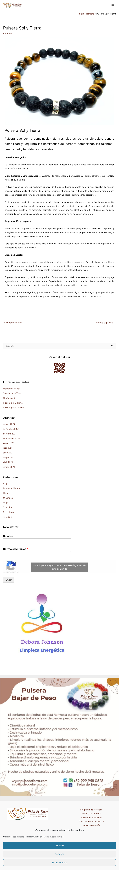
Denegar (59, 854)
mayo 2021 (8, 457)
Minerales (8, 498)
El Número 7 (9, 398)
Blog (5, 483)
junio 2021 (8, 452)
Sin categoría (9, 512)
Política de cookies (91, 813)
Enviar (9, 580)
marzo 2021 (9, 467)
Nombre (8, 536)
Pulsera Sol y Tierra (13, 403)
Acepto (59, 845)
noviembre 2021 (11, 429)
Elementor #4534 (12, 388)
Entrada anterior (12, 322)
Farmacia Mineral (11, 488)
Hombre (8, 33)
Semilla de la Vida (12, 393)
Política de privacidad (91, 817)
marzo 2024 (9, 424)
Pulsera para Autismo (13, 407)
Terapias (7, 517)
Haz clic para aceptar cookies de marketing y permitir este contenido (59, 567)
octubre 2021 (9, 433)
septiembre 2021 (11, 438)
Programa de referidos (91, 809)
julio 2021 (7, 448)
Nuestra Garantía (91, 825)
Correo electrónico (15, 548)
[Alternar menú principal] (113, 5)
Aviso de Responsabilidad (91, 821)
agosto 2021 (9, 443)
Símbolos (7, 507)
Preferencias (59, 862)
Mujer (6, 502)
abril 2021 (8, 462)
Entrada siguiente (106, 322)
